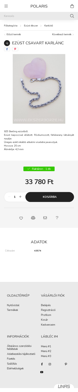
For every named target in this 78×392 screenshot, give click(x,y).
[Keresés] (72, 16)
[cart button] (72, 6)
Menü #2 (46, 351)
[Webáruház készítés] (64, 388)
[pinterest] (15, 49)
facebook (42, 364)
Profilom (46, 315)
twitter (58, 364)
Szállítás (12, 364)
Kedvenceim (48, 325)
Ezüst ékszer (31, 25)
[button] (21, 218)
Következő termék (62, 34)
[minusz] (9, 197)
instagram (50, 364)
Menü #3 (46, 356)
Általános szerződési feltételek (19, 348)
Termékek (12, 310)
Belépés (46, 305)
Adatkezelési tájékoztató (21, 354)
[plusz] (20, 197)
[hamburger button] (6, 6)
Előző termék (13, 34)
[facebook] (7, 49)
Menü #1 (46, 346)
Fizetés (11, 359)
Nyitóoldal (13, 305)
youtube (42, 372)
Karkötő (48, 25)
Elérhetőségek (15, 368)
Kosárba (50, 197)
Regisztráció (48, 310)
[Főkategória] (10, 25)
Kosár (44, 320)
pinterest (66, 364)
